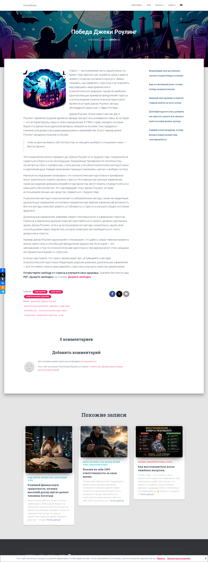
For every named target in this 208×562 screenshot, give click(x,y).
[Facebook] (2, 270)
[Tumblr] (2, 279)
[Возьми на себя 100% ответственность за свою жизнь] (104, 441)
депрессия (35, 301)
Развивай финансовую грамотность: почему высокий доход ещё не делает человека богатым (48, 490)
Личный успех (47, 478)
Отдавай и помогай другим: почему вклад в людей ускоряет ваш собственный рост (166, 135)
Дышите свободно (79, 276)
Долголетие (56, 292)
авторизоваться (88, 361)
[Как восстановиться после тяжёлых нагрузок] (159, 441)
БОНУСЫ (159, 5)
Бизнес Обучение (91, 462)
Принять (161, 558)
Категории (136, 5)
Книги (171, 5)
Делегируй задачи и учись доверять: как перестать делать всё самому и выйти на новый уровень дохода (167, 116)
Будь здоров (40, 292)
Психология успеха (98, 465)
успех (61, 315)
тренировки (29, 315)
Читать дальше (53, 520)
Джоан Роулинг (49, 301)
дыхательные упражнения (36, 306)
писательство (30, 310)
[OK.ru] (2, 287)
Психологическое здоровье (37, 296)
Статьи (169, 462)
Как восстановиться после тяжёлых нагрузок (156, 468)
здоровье (54, 306)
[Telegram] (2, 292)
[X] (2, 275)
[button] (142, 5)
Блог (149, 5)
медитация (65, 306)
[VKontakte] (2, 283)
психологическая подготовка (53, 310)
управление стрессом (47, 315)
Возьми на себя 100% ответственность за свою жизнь (100, 473)
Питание (142, 462)
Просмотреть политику (178, 558)
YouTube (181, 5)
